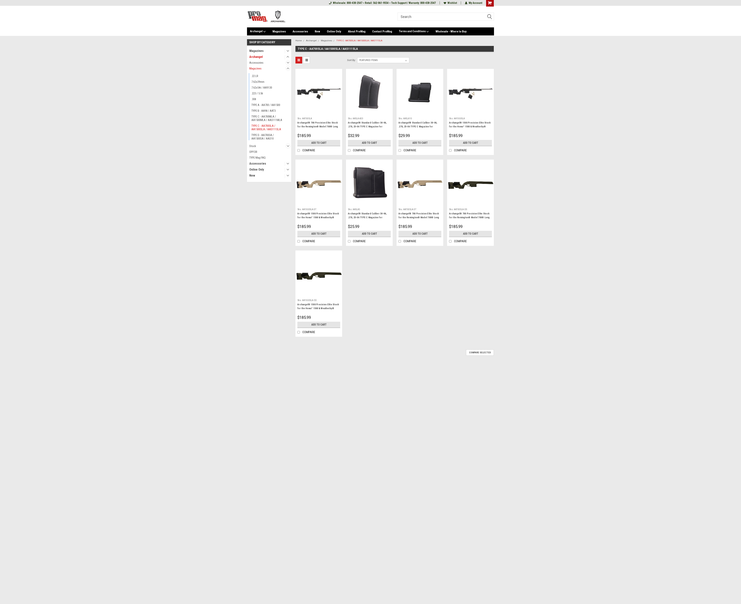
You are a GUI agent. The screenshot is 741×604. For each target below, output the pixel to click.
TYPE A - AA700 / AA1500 (265, 105)
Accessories (300, 31)
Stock (252, 146)
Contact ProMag (382, 31)
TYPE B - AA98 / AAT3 (263, 111)
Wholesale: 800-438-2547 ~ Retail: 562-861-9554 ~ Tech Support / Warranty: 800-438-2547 (384, 2)
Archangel (256, 31)
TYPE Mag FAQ (257, 157)
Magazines (279, 31)
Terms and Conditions (412, 31)
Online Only (334, 31)
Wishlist (452, 2)
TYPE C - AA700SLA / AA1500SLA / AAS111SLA (266, 127)
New (317, 31)
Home (298, 40)
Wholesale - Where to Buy (451, 31)
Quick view (318, 112)
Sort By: (351, 60)
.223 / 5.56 (257, 93)
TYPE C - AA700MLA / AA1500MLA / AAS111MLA (266, 118)
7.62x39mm (257, 82)
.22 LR (254, 76)
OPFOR (253, 152)
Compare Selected (480, 352)
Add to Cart (319, 142)
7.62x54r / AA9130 (261, 87)
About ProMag (356, 31)
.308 (253, 99)
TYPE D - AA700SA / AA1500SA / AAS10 (262, 136)
